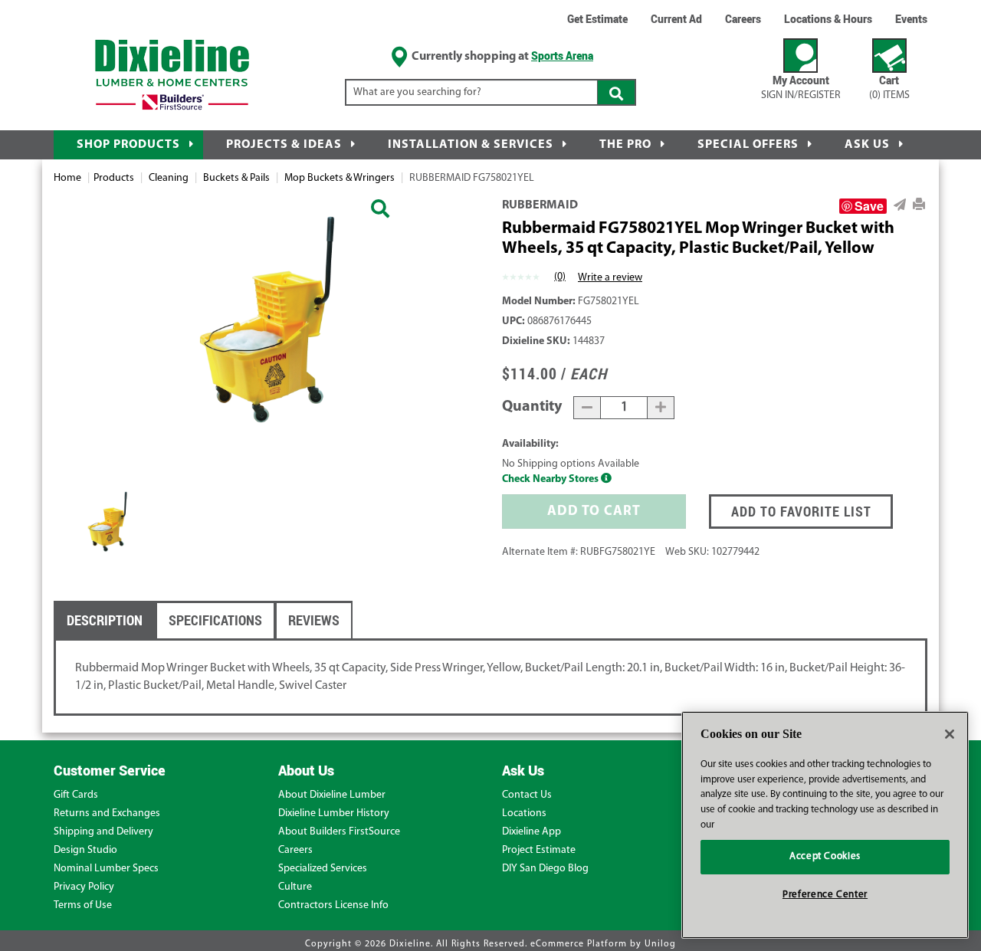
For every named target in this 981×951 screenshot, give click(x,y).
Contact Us (527, 795)
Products (114, 178)
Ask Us (867, 145)
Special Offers (748, 145)
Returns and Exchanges (107, 813)
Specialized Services (322, 868)
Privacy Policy (84, 887)
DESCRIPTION (105, 620)
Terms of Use (83, 905)
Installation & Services (470, 145)
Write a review (610, 278)
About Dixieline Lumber (332, 795)
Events (911, 18)
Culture (295, 887)
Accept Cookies (825, 856)
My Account (801, 87)
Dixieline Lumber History (333, 813)
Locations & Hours (828, 18)
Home (67, 178)
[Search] (617, 92)
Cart (889, 87)
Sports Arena (562, 55)
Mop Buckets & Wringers (339, 178)
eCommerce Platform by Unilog (603, 944)
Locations (524, 813)
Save (869, 206)
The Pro (625, 145)
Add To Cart (594, 512)
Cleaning (169, 178)
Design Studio (85, 850)
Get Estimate (597, 18)
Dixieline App (531, 832)
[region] (825, 825)
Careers (743, 18)
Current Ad (676, 18)
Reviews (314, 620)
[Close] (949, 734)
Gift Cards (76, 795)
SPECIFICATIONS (215, 620)
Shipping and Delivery (103, 832)
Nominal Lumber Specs (106, 868)
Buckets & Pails (236, 178)
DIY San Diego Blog (545, 868)
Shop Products (128, 145)
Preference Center (825, 895)
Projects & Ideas (284, 145)
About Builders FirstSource (339, 832)
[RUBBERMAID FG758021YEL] (380, 211)
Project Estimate (539, 850)
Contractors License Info (333, 905)
